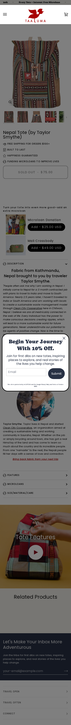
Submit (56, 373)
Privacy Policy (45, 384)
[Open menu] (8, 14)
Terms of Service (57, 384)
